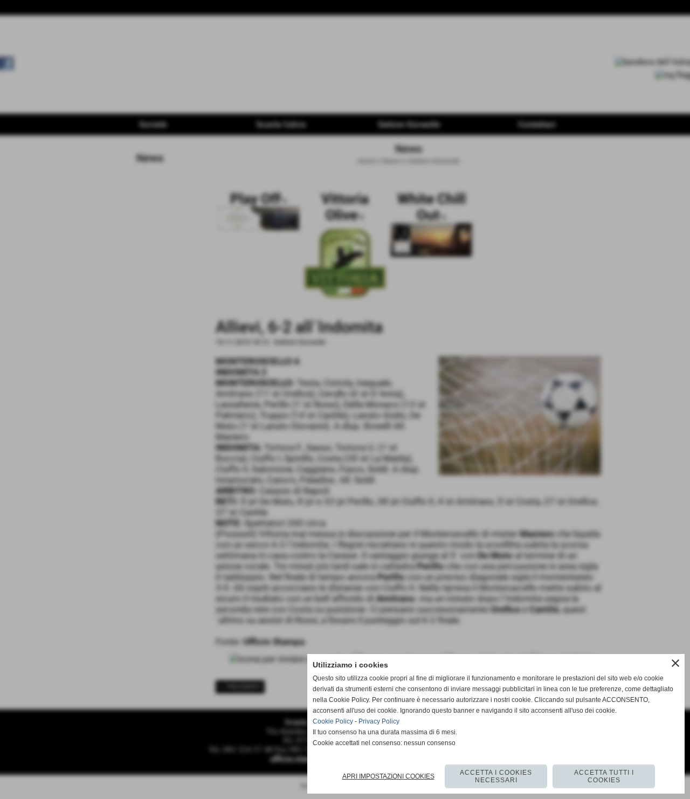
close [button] (675, 663)
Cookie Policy (333, 721)
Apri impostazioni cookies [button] (388, 776)
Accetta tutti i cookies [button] (604, 776)
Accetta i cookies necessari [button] (496, 776)
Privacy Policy (378, 721)
